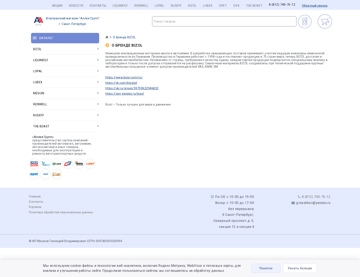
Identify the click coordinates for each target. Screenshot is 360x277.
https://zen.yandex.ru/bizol (124, 93)
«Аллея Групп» (43, 137)
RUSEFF (176, 5)
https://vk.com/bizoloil (121, 82)
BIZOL (192, 5)
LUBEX (207, 5)
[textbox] (224, 21)
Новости (76, 5)
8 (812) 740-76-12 (282, 4)
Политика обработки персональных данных (61, 212)
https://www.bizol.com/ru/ (124, 77)
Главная (35, 196)
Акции (57, 5)
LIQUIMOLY (120, 5)
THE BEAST (254, 5)
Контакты (98, 5)
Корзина (35, 207)
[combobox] (224, 21)
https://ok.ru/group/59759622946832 (132, 88)
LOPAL (159, 5)
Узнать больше (300, 268)
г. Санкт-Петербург (73, 21)
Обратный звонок (315, 5)
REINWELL (141, 5)
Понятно (265, 268)
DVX (237, 5)
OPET (223, 5)
